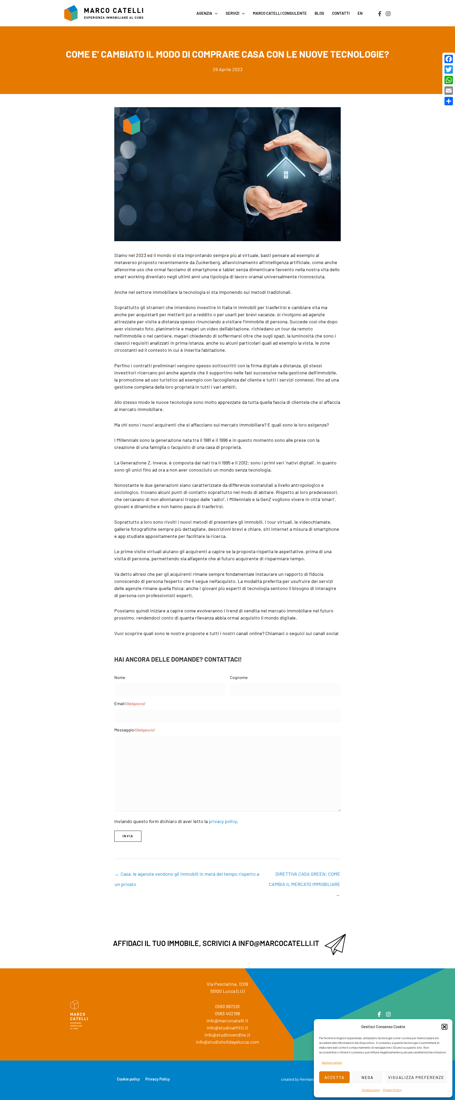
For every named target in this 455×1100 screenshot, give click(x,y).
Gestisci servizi (332, 1062)
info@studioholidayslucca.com (227, 1042)
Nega (367, 1077)
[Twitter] (448, 69)
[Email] (448, 90)
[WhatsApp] (448, 80)
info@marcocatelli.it (227, 1020)
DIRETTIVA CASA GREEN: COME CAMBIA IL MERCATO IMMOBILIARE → (304, 875)
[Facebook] (379, 13)
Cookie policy (371, 1090)
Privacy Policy (392, 1090)
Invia (127, 836)
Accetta (334, 1077)
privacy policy (223, 821)
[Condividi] (448, 101)
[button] (444, 1026)
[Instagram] (388, 13)
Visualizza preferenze (416, 1077)
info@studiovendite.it (227, 1035)
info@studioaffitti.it (227, 1027)
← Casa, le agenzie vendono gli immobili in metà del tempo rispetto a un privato (187, 875)
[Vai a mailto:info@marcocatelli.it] (227, 944)
